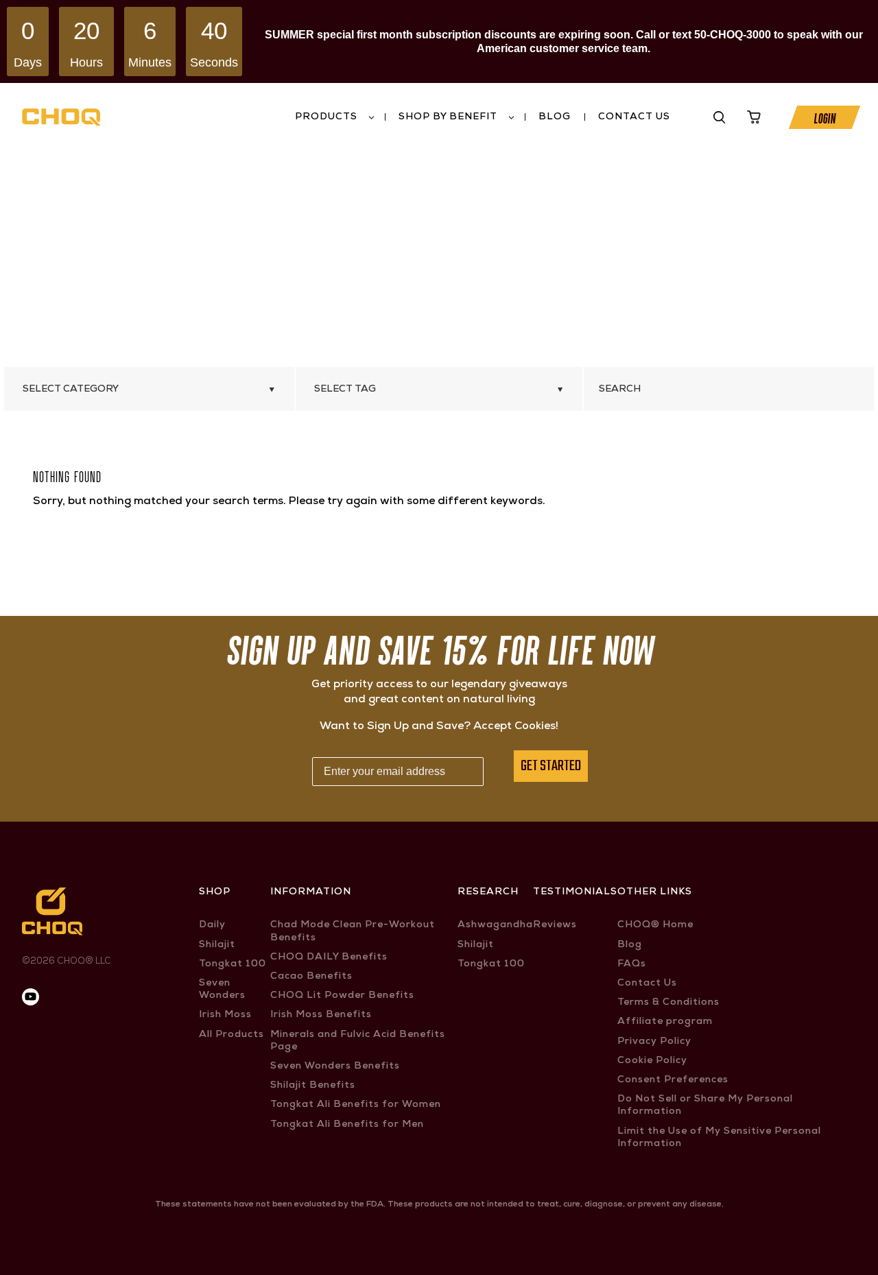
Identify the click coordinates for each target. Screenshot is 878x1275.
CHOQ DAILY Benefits (329, 957)
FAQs (631, 964)
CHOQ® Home (655, 925)
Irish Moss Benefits (321, 1015)
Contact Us (634, 117)
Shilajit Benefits (312, 1086)
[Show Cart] (754, 117)
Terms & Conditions (668, 1003)
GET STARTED (551, 766)
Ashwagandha (495, 925)
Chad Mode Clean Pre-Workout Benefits (352, 931)
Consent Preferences (672, 1080)
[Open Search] (719, 117)
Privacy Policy (654, 1042)
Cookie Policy (652, 1061)
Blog (554, 117)
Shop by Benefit (448, 117)
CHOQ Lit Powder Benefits (342, 996)
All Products (231, 1035)
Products (326, 117)
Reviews (555, 925)
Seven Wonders (222, 990)
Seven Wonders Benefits (335, 1066)
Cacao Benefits (311, 976)
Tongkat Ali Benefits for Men (347, 1125)
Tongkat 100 (232, 964)
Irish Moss (225, 1015)
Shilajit (217, 945)
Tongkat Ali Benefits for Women (355, 1105)
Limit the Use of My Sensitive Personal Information (719, 1138)
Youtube (686, 117)
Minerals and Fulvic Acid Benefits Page (357, 1041)
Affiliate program (665, 1022)
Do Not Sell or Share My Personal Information (705, 1106)
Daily (212, 925)
